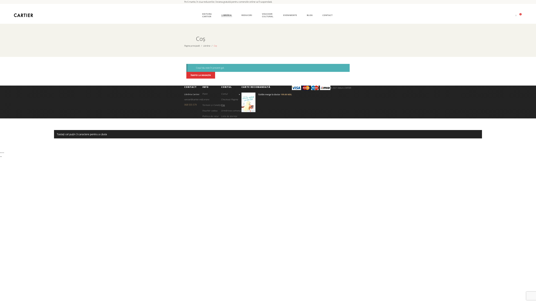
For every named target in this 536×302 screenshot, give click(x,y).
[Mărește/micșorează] (0, 152)
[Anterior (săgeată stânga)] (0, 156)
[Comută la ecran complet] (1, 152)
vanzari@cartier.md (193, 99)
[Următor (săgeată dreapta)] (1, 156)
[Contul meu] (511, 15)
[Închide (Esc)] (3, 152)
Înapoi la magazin (201, 75)
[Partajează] (2, 152)
